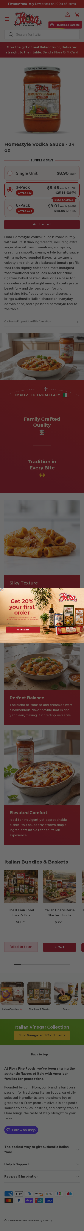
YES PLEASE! (23, 630)
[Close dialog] (1, 589)
